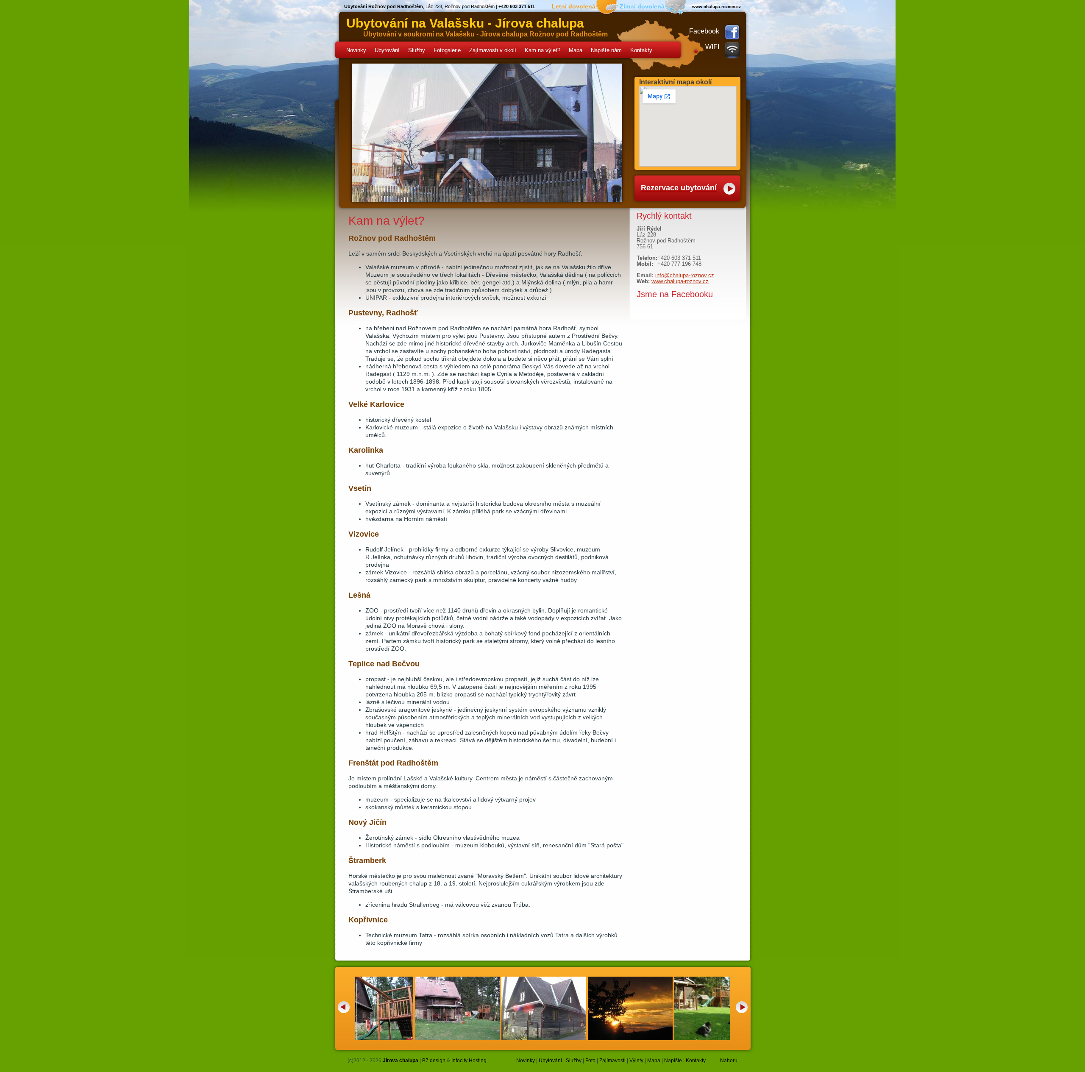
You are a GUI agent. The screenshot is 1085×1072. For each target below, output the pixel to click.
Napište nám (606, 50)
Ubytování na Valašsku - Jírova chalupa (465, 23)
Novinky (356, 50)
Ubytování (387, 50)
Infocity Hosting (469, 1061)
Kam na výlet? (542, 50)
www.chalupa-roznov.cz (680, 281)
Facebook (704, 31)
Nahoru (728, 1061)
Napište (673, 1061)
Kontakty (641, 50)
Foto (590, 1061)
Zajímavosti (612, 1061)
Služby (416, 50)
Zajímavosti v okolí (492, 50)
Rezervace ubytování (679, 188)
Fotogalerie (447, 50)
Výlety (636, 1061)
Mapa (575, 50)
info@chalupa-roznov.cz (684, 275)
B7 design (433, 1061)
